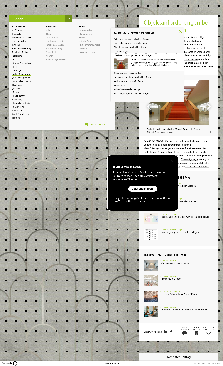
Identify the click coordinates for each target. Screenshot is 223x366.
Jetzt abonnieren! (143, 188)
